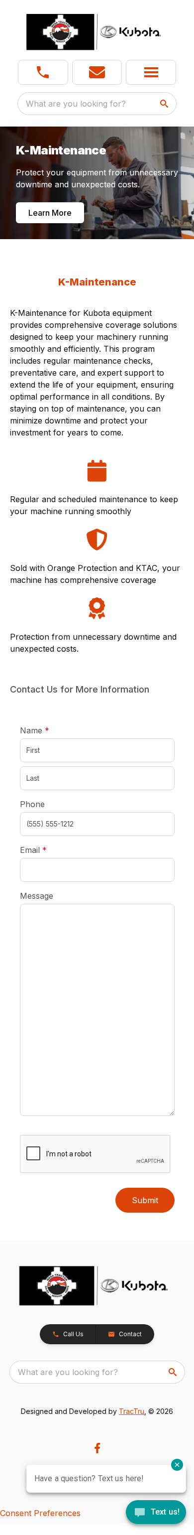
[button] (43, 72)
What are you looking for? (76, 104)
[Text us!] (156, 1513)
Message (36, 896)
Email (49, 849)
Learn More (50, 213)
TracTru (131, 1411)
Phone (32, 804)
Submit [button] (145, 1200)
